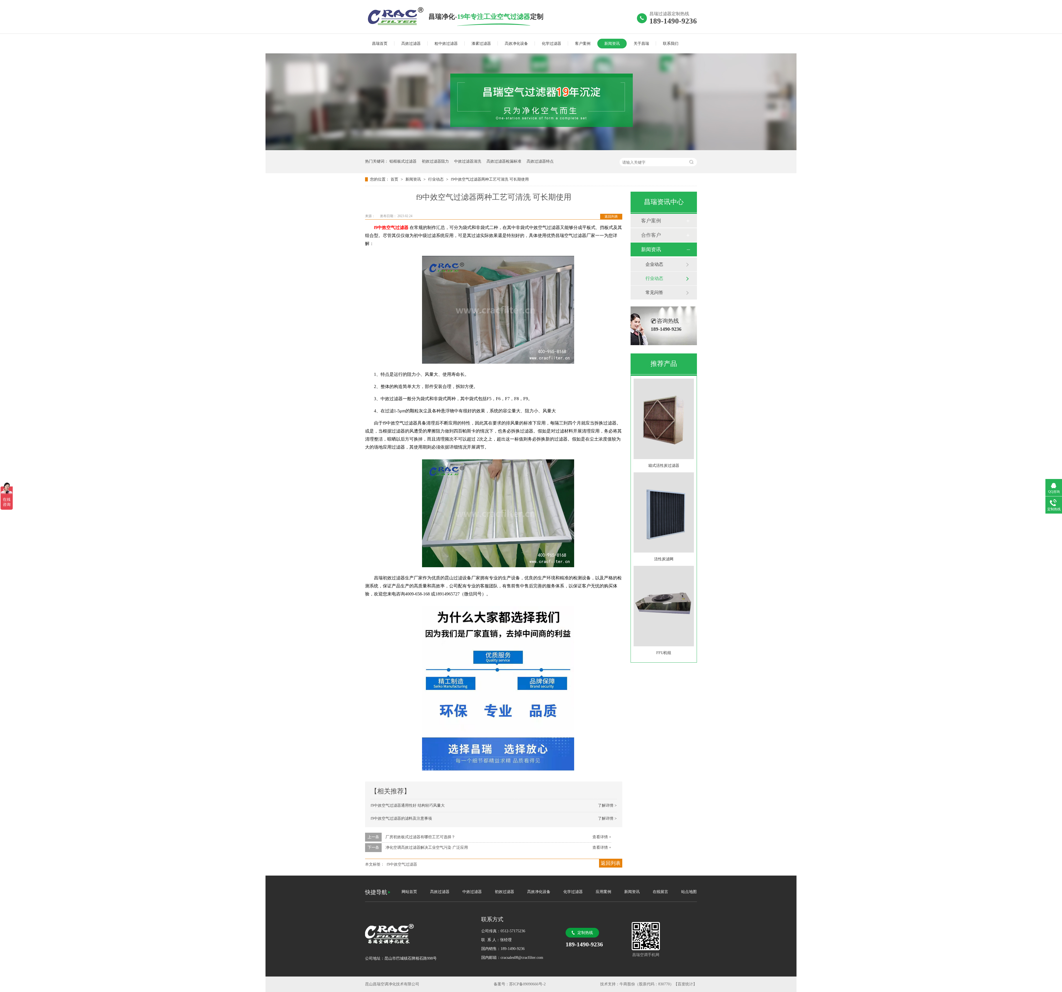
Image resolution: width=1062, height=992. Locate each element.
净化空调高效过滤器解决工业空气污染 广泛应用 (427, 847)
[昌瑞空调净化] (417, 934)
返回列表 (611, 216)
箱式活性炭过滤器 (663, 466)
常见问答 (654, 292)
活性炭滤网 (663, 559)
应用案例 (603, 892)
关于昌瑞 (641, 43)
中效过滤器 (472, 892)
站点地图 (689, 892)
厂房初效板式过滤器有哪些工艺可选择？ (420, 837)
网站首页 (409, 892)
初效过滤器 (504, 892)
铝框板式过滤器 (403, 161)
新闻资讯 (612, 43)
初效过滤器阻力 (435, 161)
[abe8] (531, 149)
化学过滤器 (551, 43)
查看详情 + (601, 837)
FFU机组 (663, 653)
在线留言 (660, 892)
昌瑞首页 (379, 43)
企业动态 (654, 264)
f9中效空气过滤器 (402, 864)
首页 (395, 179)
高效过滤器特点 (540, 161)
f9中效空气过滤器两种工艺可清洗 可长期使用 (490, 179)
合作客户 (651, 235)
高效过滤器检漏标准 (503, 161)
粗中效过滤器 (446, 43)
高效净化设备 (516, 43)
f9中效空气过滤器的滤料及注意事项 (401, 818)
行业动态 (436, 179)
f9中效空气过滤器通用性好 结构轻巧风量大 (408, 805)
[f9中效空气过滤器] (396, 16)
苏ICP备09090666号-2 (527, 984)
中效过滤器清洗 (467, 161)
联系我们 (670, 43)
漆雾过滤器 (481, 43)
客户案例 (582, 43)
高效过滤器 (411, 43)
